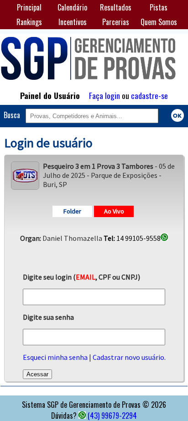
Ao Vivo (114, 211)
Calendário (72, 7)
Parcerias (115, 21)
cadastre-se (149, 95)
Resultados (115, 7)
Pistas (158, 7)
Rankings (29, 21)
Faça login (104, 95)
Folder (72, 211)
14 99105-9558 (132, 238)
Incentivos (72, 21)
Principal (29, 7)
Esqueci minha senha (55, 357)
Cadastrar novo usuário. (129, 357)
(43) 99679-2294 (112, 415)
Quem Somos (159, 21)
